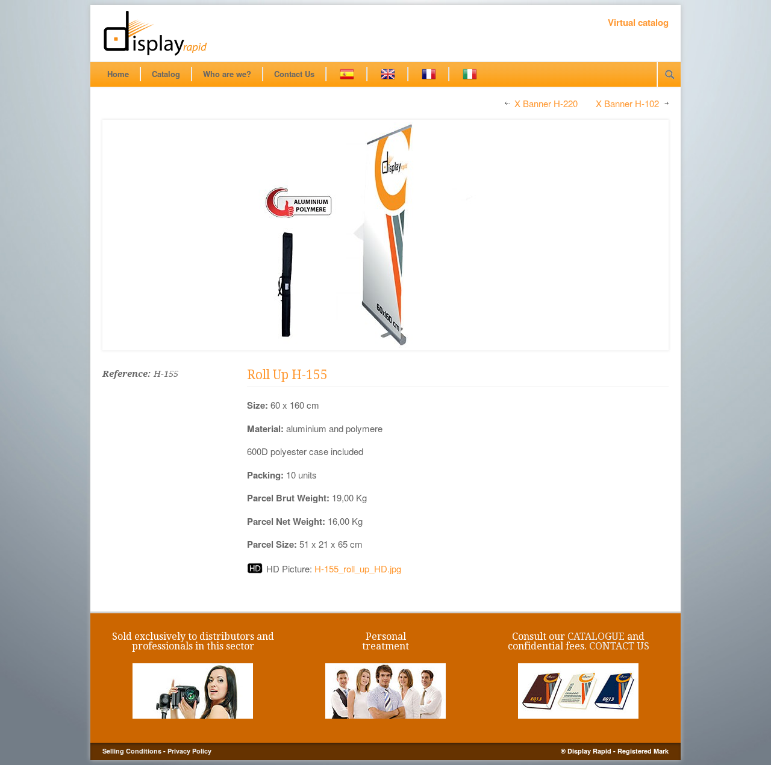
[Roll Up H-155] (385, 235)
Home (118, 73)
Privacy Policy (189, 750)
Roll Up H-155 (287, 374)
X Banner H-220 (546, 104)
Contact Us (294, 73)
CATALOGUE (596, 636)
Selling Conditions (131, 750)
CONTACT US (619, 646)
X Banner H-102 (627, 104)
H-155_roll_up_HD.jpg (357, 568)
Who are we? (227, 73)
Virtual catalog (638, 22)
